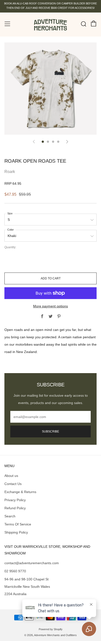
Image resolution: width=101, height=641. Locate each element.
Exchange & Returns (20, 492)
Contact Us (13, 484)
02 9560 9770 (15, 571)
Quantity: (10, 247)
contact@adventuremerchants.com (31, 563)
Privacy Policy (15, 500)
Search (9, 516)
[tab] (43, 142)
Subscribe (50, 431)
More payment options (50, 306)
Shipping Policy (16, 532)
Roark (9, 172)
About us (11, 476)
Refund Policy (15, 508)
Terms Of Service (17, 524)
